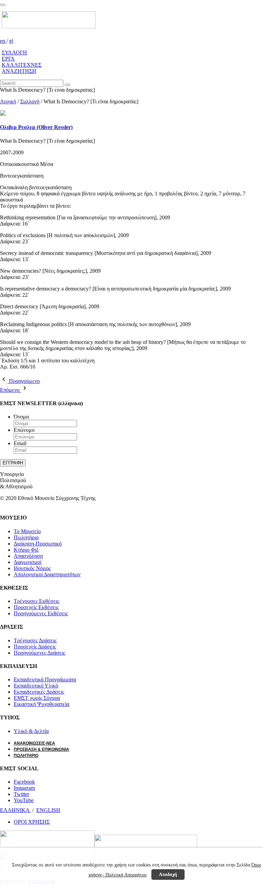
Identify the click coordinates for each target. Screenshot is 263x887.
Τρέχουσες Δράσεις (35, 640)
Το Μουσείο (27, 531)
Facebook (24, 782)
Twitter (21, 794)
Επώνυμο (24, 430)
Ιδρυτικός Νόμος (32, 568)
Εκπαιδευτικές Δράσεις (39, 692)
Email (20, 443)
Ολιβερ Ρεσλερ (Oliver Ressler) (36, 127)
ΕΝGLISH (48, 810)
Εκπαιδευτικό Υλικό (36, 686)
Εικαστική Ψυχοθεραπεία (41, 704)
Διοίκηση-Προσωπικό (38, 544)
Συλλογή (29, 101)
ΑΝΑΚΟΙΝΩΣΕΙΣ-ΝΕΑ (34, 743)
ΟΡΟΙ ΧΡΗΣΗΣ (32, 822)
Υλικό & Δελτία (31, 731)
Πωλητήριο (26, 537)
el (11, 41)
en (3, 41)
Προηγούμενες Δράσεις (39, 653)
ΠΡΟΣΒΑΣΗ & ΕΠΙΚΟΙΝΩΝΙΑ (41, 749)
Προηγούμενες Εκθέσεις (41, 613)
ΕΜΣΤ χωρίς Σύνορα (37, 698)
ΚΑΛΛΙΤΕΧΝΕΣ (21, 65)
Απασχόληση (28, 556)
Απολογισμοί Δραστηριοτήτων (47, 574)
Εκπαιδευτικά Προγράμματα (45, 679)
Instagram (24, 788)
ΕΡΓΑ (8, 59)
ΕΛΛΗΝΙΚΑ (15, 810)
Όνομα (21, 417)
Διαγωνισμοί (27, 562)
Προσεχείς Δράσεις (35, 647)
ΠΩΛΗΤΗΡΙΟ (26, 755)
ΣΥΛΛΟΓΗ (14, 52)
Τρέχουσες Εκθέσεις (36, 601)
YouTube (24, 800)
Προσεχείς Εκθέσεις (36, 607)
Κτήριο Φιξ (26, 550)
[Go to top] (2, 5)
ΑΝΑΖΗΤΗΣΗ (19, 71)
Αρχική (8, 101)
